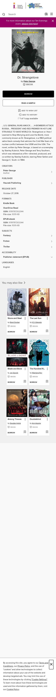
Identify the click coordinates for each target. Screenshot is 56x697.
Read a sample (28, 103)
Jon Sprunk (14, 373)
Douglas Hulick (15, 423)
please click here (30, 24)
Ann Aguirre (36, 423)
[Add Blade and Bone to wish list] (24, 381)
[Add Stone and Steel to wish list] (24, 331)
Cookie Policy (13, 689)
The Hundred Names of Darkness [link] (38, 369)
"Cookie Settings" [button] (39, 679)
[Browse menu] (51, 14)
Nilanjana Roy (37, 373)
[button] (28, 94)
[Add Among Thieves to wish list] (24, 432)
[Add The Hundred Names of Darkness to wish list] (47, 381)
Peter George (29, 81)
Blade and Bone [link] (15, 369)
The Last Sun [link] (35, 318)
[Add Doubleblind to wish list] (47, 432)
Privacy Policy (24, 666)
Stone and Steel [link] (15, 318)
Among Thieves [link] (14, 419)
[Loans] (46, 14)
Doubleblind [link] (35, 419)
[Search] (3, 14)
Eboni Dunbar (15, 322)
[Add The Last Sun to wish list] (47, 331)
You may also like (12, 283)
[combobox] (22, 14)
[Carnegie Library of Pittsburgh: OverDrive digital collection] (28, 5)
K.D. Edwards (37, 322)
